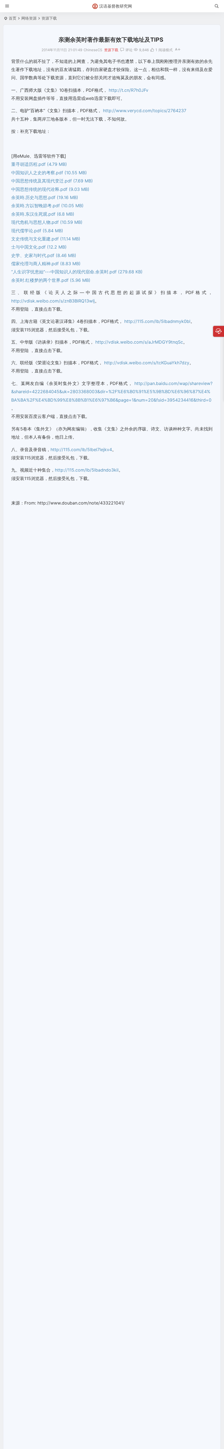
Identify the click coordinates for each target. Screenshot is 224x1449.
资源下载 (49, 18)
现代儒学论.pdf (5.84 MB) (37, 230)
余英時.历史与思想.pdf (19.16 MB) (44, 197)
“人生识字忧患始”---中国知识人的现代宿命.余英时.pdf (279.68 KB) (77, 271)
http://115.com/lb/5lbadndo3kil (87, 470)
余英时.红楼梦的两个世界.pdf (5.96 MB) (50, 280)
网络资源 (29, 18)
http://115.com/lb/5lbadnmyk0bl (157, 321)
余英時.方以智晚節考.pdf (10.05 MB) (47, 205)
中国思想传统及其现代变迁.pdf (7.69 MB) (52, 181)
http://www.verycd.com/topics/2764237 (144, 110)
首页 (12, 18)
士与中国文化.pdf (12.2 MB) (39, 247)
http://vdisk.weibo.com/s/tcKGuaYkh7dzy (146, 362)
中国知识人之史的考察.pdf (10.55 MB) (49, 172)
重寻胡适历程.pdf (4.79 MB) (39, 164)
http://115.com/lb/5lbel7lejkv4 (81, 449)
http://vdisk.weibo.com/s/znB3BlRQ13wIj (53, 301)
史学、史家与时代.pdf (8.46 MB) (43, 255)
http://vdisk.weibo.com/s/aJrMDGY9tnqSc (139, 342)
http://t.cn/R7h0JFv (128, 90)
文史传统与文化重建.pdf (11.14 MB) (45, 239)
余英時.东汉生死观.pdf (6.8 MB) (42, 214)
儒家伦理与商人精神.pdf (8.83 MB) (46, 263)
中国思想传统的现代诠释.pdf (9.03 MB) (50, 189)
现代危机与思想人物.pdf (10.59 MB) (46, 222)
